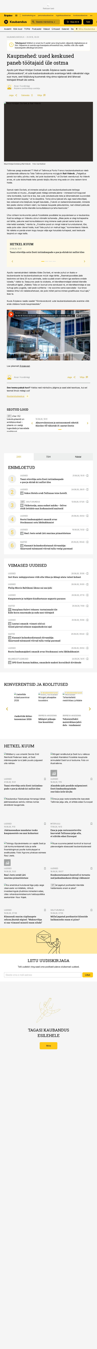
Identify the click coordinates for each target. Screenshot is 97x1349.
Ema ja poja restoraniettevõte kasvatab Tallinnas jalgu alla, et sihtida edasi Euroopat (66, 833)
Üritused (56, 29)
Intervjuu (55, 824)
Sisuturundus (33, 502)
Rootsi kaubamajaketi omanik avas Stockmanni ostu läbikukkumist (43, 651)
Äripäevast (25, 366)
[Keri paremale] (87, 423)
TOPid (27, 29)
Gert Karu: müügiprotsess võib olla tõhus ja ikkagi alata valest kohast (44, 577)
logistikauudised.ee (63, 15)
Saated (23, 542)
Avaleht (7, 29)
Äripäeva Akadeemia (47, 716)
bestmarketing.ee (28, 15)
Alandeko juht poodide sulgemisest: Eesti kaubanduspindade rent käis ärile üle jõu (69, 788)
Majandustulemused (18, 659)
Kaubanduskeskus (15, 396)
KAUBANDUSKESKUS (15, 37)
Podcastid (36, 29)
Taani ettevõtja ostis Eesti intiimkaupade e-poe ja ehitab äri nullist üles (47, 252)
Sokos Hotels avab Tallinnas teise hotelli (45, 493)
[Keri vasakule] (32, 423)
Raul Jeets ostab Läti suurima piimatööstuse (47, 533)
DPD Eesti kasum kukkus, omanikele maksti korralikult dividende (46, 662)
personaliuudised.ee (45, 15)
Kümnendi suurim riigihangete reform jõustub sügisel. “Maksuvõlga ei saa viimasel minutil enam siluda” (23, 919)
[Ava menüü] (16, 15)
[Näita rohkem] (91, 15)
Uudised (24, 475)
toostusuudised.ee (80, 15)
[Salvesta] (87, 475)
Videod (46, 29)
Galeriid (65, 29)
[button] (42, 974)
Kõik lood (17, 29)
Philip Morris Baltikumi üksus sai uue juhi (30, 587)
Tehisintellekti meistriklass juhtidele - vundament (72, 722)
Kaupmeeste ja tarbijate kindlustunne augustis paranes (37, 598)
